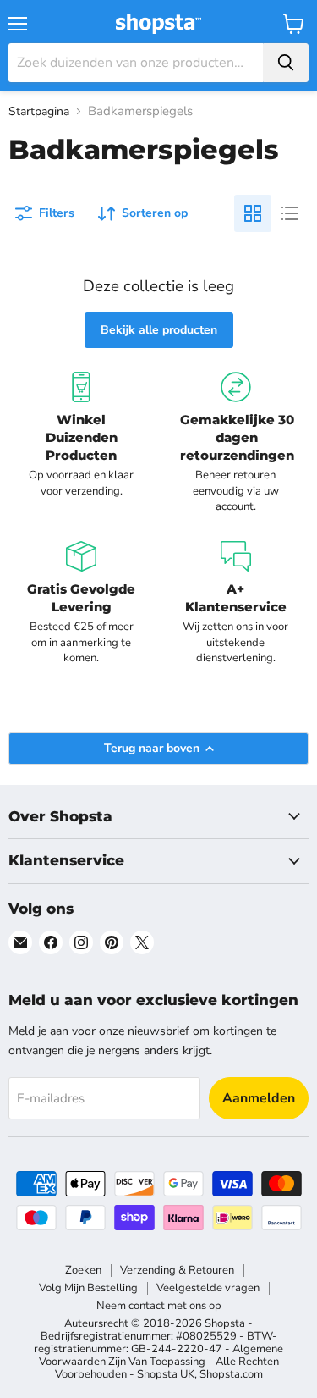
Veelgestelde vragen (208, 1288)
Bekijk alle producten (159, 330)
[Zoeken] (286, 62)
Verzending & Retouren (177, 1270)
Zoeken (83, 1270)
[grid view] (252, 213)
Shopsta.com (231, 1374)
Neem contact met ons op (158, 1305)
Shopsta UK (165, 1374)
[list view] (290, 213)
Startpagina (38, 112)
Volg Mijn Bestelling (88, 1288)
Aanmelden (258, 1098)
